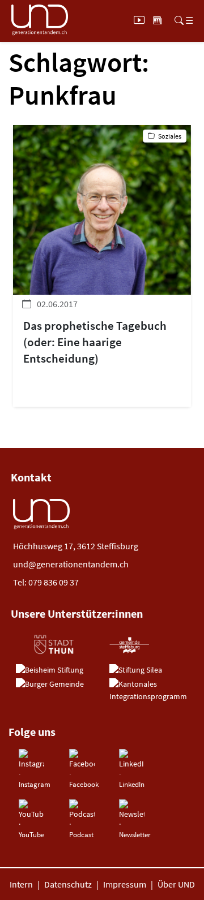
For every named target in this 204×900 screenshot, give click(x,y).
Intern (21, 884)
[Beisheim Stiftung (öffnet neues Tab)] (49, 670)
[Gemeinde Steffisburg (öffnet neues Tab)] (129, 645)
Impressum (124, 884)
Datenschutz (68, 884)
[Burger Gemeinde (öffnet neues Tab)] (50, 684)
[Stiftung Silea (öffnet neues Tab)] (135, 670)
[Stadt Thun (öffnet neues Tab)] (53, 645)
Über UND (176, 884)
